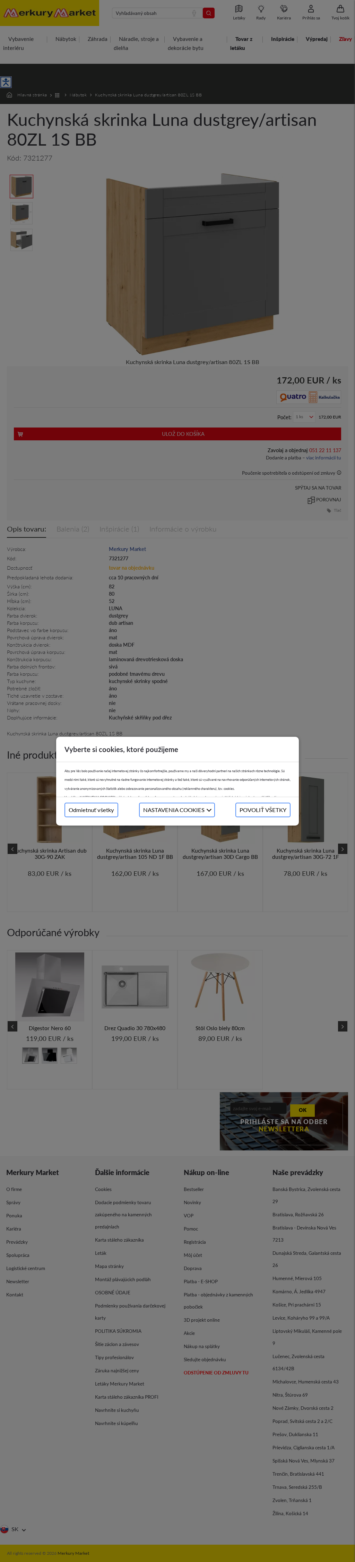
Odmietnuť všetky (91, 810)
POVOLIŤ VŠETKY (263, 810)
